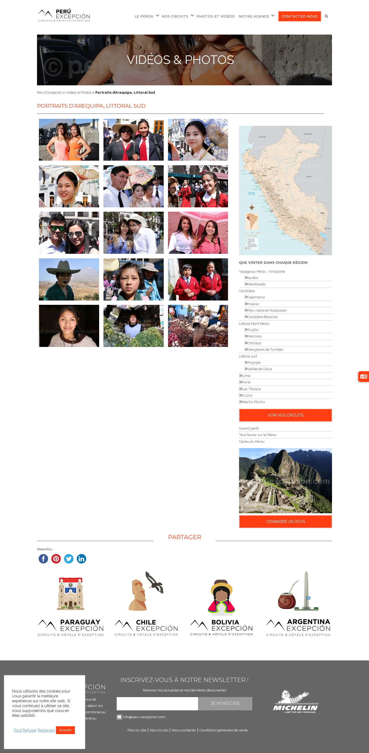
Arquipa (253, 362)
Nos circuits (175, 16)
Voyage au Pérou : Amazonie (262, 271)
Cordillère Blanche (262, 317)
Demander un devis (285, 521)
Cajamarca (256, 297)
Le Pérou (144, 16)
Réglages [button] (46, 730)
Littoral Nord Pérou (254, 324)
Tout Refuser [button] (25, 730)
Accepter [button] (65, 730)
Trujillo (252, 330)
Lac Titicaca (251, 389)
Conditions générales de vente (224, 730)
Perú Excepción (49, 92)
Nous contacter (184, 730)
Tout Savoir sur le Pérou (258, 435)
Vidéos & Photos (180, 60)
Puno (246, 382)
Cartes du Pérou (251, 442)
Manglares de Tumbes (265, 349)
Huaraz (253, 304)
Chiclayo (254, 343)
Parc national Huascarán (267, 310)
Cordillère (247, 291)
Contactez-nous (299, 16)
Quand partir (249, 428)
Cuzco (247, 395)
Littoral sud (248, 356)
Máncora (254, 336)
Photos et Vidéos (215, 16)
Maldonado (256, 284)
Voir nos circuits (285, 415)
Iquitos (252, 278)
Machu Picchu (253, 402)
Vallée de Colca (259, 369)
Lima (246, 376)
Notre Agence (254, 16)
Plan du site (137, 730)
